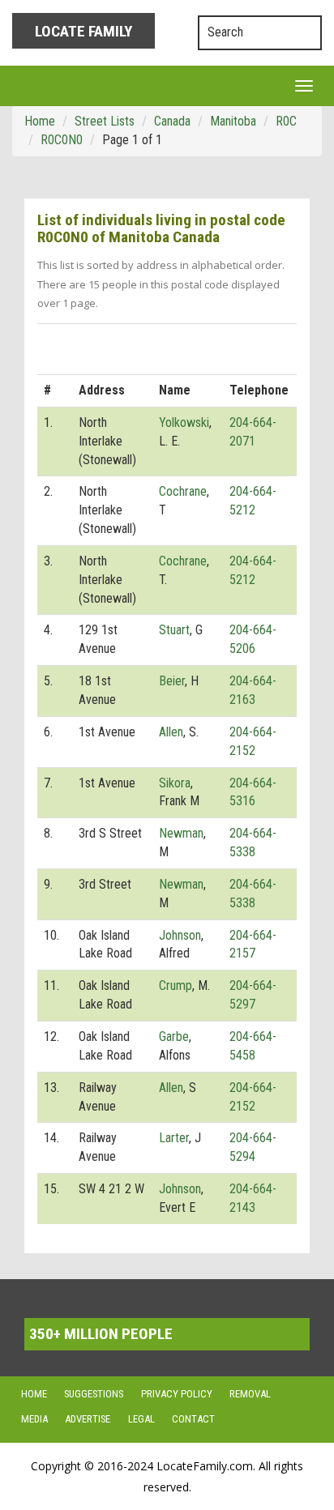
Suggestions (93, 1394)
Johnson (180, 935)
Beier (172, 681)
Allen (171, 732)
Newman (181, 833)
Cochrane (183, 491)
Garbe (174, 1036)
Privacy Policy (176, 1394)
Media (34, 1419)
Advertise (87, 1419)
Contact (193, 1419)
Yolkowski (184, 422)
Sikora (175, 783)
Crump (175, 985)
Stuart (174, 630)
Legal (141, 1419)
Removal (250, 1394)
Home (34, 1394)
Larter (174, 1137)
